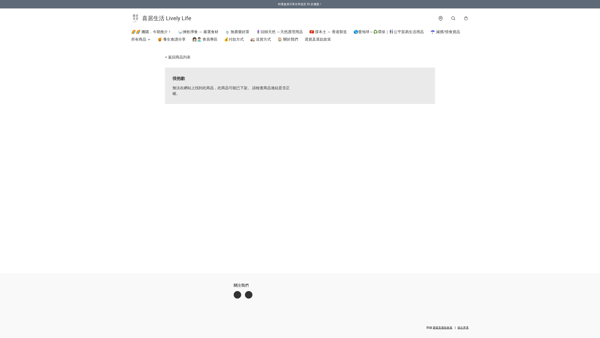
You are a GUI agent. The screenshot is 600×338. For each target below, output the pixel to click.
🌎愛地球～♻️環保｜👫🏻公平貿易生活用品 (388, 32)
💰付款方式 (234, 39)
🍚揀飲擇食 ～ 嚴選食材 (198, 32)
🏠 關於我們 (288, 39)
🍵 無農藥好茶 (237, 32)
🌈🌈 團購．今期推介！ (151, 32)
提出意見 (463, 327)
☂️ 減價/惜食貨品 (445, 32)
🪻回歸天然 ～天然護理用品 (279, 32)
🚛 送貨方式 (260, 39)
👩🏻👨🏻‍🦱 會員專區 (205, 39)
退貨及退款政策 (318, 39)
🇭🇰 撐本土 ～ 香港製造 (328, 32)
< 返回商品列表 (178, 57)
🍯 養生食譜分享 (172, 39)
